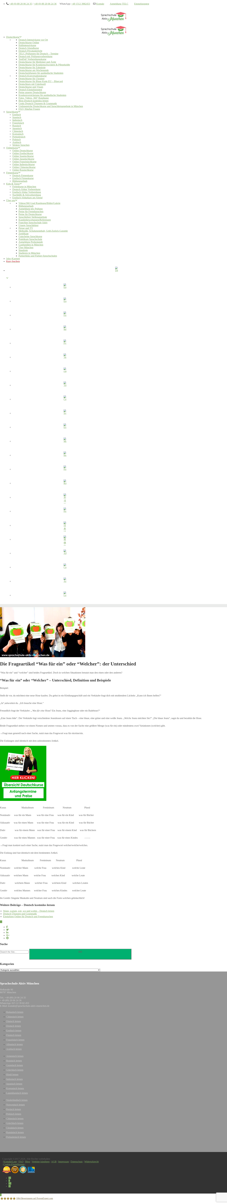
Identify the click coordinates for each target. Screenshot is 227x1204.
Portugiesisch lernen (16, 1137)
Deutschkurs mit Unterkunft (32, 84)
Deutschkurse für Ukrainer (31, 78)
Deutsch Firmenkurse (22, 175)
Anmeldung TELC (119, 3)
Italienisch (17, 120)
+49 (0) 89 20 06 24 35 (20, 3)
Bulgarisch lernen (14, 1012)
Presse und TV (26, 228)
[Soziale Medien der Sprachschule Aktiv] (9, 1178)
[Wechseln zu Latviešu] (65, 596)
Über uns (10, 200)
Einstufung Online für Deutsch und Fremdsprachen (28, 916)
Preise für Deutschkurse (30, 214)
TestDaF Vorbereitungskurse (32, 59)
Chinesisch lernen (14, 1016)
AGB (54, 1161)
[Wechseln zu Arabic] (65, 582)
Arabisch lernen (14, 1049)
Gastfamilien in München (31, 244)
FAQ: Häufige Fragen (29, 109)
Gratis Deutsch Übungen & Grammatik (38, 103)
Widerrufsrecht (91, 1161)
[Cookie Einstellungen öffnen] (7, 1200)
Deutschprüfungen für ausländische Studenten (41, 73)
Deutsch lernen (13, 1026)
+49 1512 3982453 (80, 3)
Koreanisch (17, 134)
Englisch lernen (13, 1030)
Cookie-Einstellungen (14, 1164)
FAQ (21, 1161)
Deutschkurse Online (29, 42)
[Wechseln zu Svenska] (65, 414)
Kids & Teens (13, 183)
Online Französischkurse (24, 161)
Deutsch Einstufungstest (30, 89)
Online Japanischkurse (23, 159)
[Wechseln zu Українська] (65, 358)
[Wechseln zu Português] (65, 470)
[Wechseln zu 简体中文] (65, 540)
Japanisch (17, 128)
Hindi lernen (12, 1074)
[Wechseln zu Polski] (65, 512)
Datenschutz (77, 1161)
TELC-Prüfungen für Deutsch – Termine (38, 53)
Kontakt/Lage (10, 1161)
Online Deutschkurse (22, 150)
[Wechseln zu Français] (65, 316)
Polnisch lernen (13, 1114)
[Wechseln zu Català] (65, 568)
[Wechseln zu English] (65, 288)
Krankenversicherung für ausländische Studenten (42, 95)
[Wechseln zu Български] (65, 456)
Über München (26, 247)
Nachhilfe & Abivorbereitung (26, 195)
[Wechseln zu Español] (65, 302)
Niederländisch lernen (16, 1100)
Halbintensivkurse (27, 45)
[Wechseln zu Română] (65, 484)
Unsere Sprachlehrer (28, 225)
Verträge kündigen (41, 1161)
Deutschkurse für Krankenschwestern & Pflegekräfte (44, 64)
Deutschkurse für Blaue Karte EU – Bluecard (41, 81)
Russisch (16, 125)
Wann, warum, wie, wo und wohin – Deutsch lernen (28, 911)
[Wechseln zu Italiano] (65, 330)
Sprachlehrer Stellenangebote (33, 217)
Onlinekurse (12, 147)
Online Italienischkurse (23, 164)
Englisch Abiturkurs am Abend (27, 197)
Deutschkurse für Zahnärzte (32, 67)
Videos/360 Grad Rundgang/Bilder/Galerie (39, 203)
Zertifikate (24, 233)
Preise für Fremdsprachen (31, 211)
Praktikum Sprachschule (30, 239)
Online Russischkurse (23, 170)
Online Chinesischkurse (24, 167)
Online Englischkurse (22, 153)
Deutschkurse (12, 37)
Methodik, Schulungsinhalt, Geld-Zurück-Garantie (43, 231)
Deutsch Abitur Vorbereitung (26, 189)
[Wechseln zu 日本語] (65, 526)
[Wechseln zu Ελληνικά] (65, 428)
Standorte (23, 250)
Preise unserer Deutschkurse (32, 92)
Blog (27, 1161)
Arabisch (16, 142)
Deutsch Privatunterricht (30, 51)
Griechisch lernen (14, 1070)
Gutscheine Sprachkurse (30, 236)
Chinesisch (17, 131)
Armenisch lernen (14, 1056)
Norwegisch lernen (15, 1104)
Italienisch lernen (14, 1079)
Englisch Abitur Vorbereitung (26, 192)
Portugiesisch (18, 136)
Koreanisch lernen (15, 1088)
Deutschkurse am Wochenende (34, 70)
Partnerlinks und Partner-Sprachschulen (38, 255)
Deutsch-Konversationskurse (33, 75)
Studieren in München (29, 253)
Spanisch (16, 117)
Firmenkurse (12, 172)
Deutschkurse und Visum (31, 87)
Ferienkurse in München (24, 186)
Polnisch (16, 139)
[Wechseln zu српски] (65, 372)
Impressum (63, 1161)
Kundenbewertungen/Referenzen (35, 219)
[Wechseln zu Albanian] (65, 554)
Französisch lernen (15, 1039)
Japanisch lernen (14, 1083)
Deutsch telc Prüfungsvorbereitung (35, 56)
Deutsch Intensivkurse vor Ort (33, 39)
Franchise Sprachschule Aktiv (33, 222)
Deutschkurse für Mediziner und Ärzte (37, 62)
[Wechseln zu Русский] (65, 344)
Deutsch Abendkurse (29, 48)
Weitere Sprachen (20, 145)
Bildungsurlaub (19, 181)
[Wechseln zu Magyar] (65, 442)
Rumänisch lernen (15, 1132)
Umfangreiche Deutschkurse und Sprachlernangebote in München (51, 106)
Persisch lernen (13, 1109)
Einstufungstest (141, 3)
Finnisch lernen (13, 1035)
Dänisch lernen (13, 1021)
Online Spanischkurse (23, 156)
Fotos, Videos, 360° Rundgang (34, 98)
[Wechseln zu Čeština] (65, 400)
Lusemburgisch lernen (17, 1093)
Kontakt (100, 3)
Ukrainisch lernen (14, 1127)
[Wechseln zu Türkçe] (65, 386)
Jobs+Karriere (13, 258)
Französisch (18, 123)
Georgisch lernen (14, 1065)
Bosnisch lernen (14, 1060)
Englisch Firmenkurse (23, 178)
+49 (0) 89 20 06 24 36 (45, 3)
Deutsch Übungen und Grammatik (20, 913)
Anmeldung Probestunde (31, 242)
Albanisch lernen (14, 1044)
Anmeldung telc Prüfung (31, 208)
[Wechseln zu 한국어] (65, 498)
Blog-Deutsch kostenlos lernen (33, 100)
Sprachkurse (12, 111)
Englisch (16, 114)
